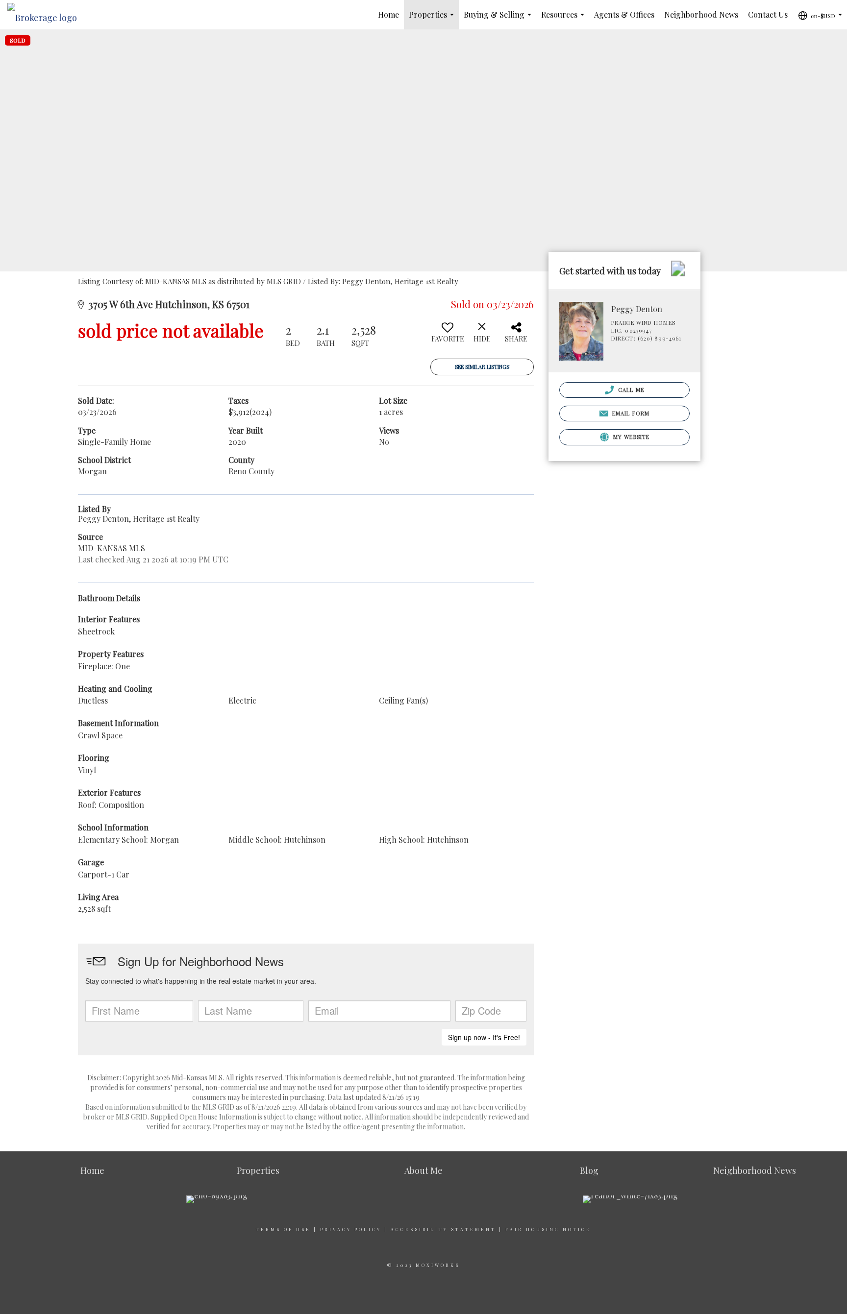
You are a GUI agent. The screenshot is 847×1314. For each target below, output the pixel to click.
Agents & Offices (624, 14)
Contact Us (768, 14)
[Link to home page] (47, 14)
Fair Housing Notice (548, 1229)
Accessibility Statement (443, 1229)
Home (388, 14)
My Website (630, 436)
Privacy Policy (350, 1229)
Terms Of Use (283, 1229)
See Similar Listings (482, 366)
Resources (564, 19)
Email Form (629, 413)
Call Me (630, 389)
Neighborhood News (701, 14)
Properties (433, 19)
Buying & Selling (499, 19)
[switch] (447, 336)
